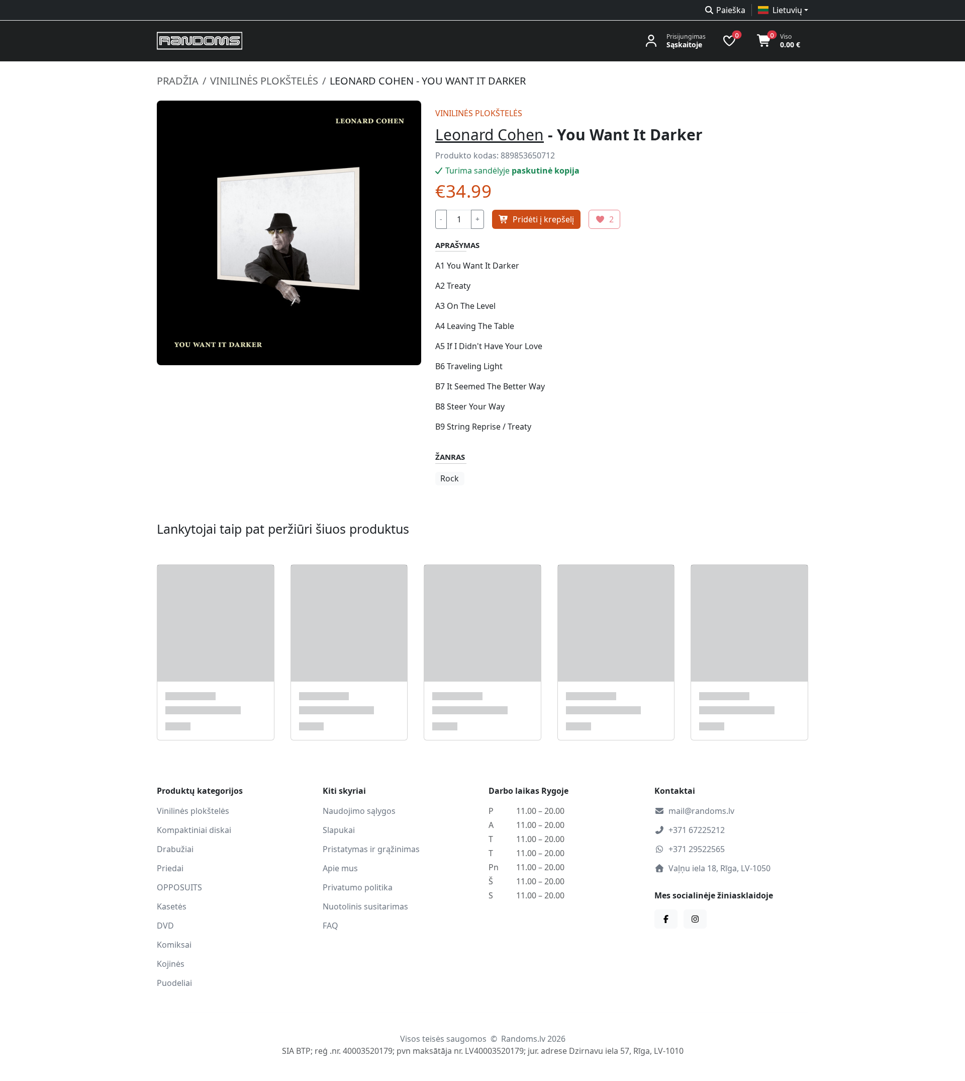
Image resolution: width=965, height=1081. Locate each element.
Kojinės (170, 963)
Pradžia (178, 81)
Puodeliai (174, 982)
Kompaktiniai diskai (194, 830)
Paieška (730, 10)
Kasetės (171, 906)
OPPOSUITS (179, 887)
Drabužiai (175, 849)
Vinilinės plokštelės (264, 81)
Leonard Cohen (489, 134)
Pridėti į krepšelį (543, 219)
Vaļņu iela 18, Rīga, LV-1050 (719, 868)
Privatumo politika (358, 887)
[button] (783, 10)
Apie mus (340, 868)
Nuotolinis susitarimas (365, 906)
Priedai (170, 868)
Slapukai (339, 830)
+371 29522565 (696, 849)
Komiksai (174, 944)
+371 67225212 (696, 830)
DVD (165, 925)
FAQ (330, 925)
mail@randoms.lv (701, 810)
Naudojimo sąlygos (359, 810)
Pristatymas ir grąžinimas (371, 849)
